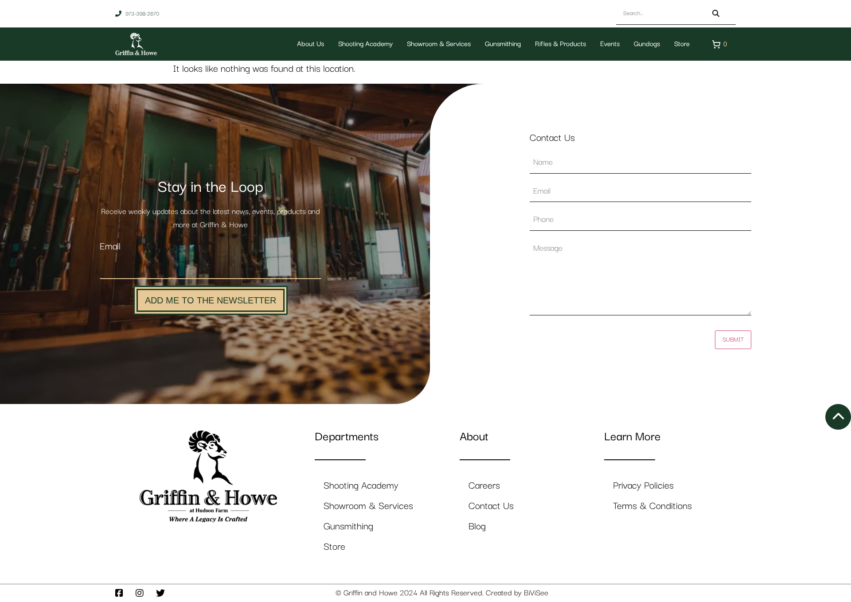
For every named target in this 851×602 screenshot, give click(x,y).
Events (610, 44)
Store (682, 44)
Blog (477, 526)
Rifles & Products (560, 44)
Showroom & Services (439, 44)
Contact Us (491, 506)
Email (110, 246)
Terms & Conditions (652, 506)
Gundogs (647, 44)
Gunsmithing (503, 44)
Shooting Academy (365, 44)
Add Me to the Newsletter (210, 300)
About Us (310, 44)
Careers (484, 485)
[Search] (716, 13)
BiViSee (536, 593)
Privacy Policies (643, 485)
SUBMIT (733, 339)
